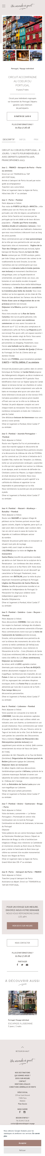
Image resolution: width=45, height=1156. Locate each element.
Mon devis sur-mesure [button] (22, 926)
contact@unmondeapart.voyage (22, 1124)
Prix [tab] (36, 139)
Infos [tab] (22, 139)
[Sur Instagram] (24, 1112)
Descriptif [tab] (9, 139)
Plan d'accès (22, 1104)
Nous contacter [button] (22, 943)
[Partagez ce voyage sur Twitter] (22, 964)
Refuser (22, 1150)
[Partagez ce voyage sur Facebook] (17, 964)
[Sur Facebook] (19, 1112)
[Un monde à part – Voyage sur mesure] (22, 6)
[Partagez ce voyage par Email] (27, 964)
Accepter (22, 1143)
